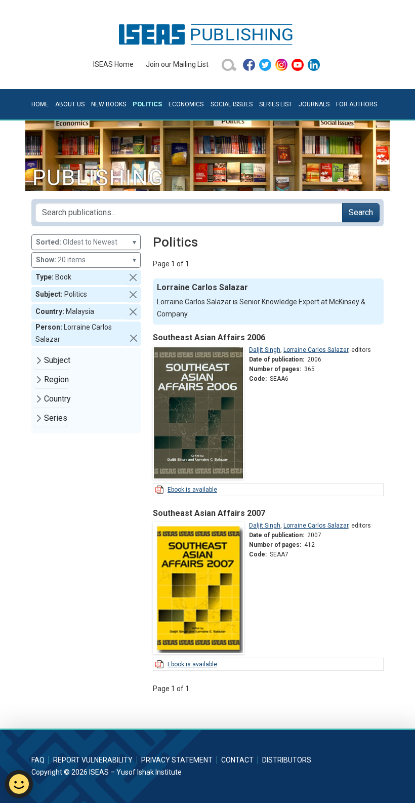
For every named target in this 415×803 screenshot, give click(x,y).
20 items (86, 260)
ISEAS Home (113, 64)
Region (56, 379)
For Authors (356, 104)
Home (40, 104)
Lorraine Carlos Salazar (315, 349)
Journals (314, 104)
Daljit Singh (264, 349)
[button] (133, 277)
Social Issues (232, 104)
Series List (275, 104)
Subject (57, 360)
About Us (70, 104)
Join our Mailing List (177, 64)
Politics (147, 104)
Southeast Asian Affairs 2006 (209, 337)
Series (55, 418)
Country (57, 399)
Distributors (286, 760)
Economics (186, 104)
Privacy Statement (177, 760)
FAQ (38, 760)
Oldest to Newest (86, 242)
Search (361, 212)
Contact (237, 760)
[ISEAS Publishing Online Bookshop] (207, 34)
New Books (108, 104)
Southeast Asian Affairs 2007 (209, 513)
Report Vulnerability (93, 760)
